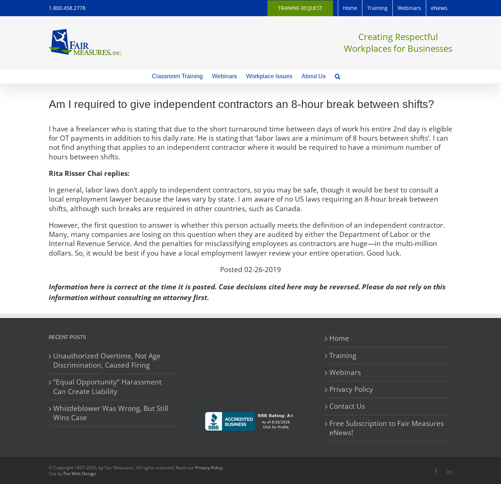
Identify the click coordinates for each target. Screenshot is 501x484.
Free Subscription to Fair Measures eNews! (386, 428)
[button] (337, 76)
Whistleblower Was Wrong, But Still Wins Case (110, 413)
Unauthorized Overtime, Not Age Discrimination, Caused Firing (107, 360)
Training (342, 355)
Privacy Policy (351, 389)
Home (339, 338)
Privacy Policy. (209, 468)
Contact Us (347, 406)
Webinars (345, 372)
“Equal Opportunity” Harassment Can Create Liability (107, 387)
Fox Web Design (79, 473)
